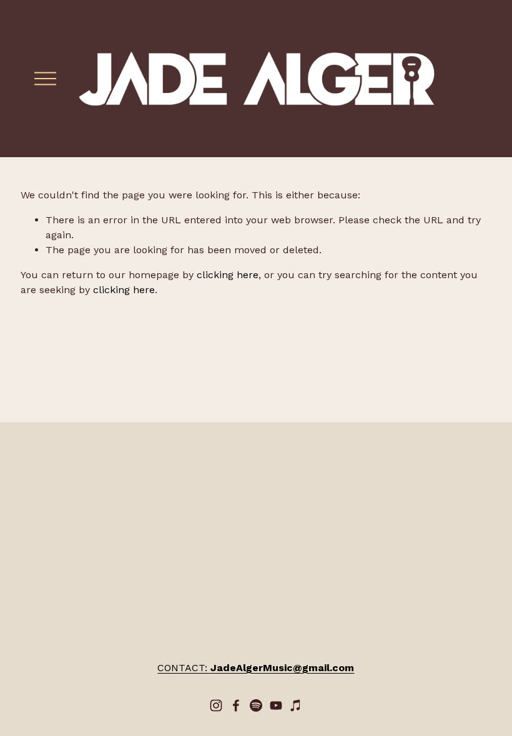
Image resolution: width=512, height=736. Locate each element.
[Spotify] (256, 705)
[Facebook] (236, 705)
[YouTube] (276, 705)
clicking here (227, 275)
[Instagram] (216, 705)
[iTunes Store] (296, 705)
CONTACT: (255, 668)
